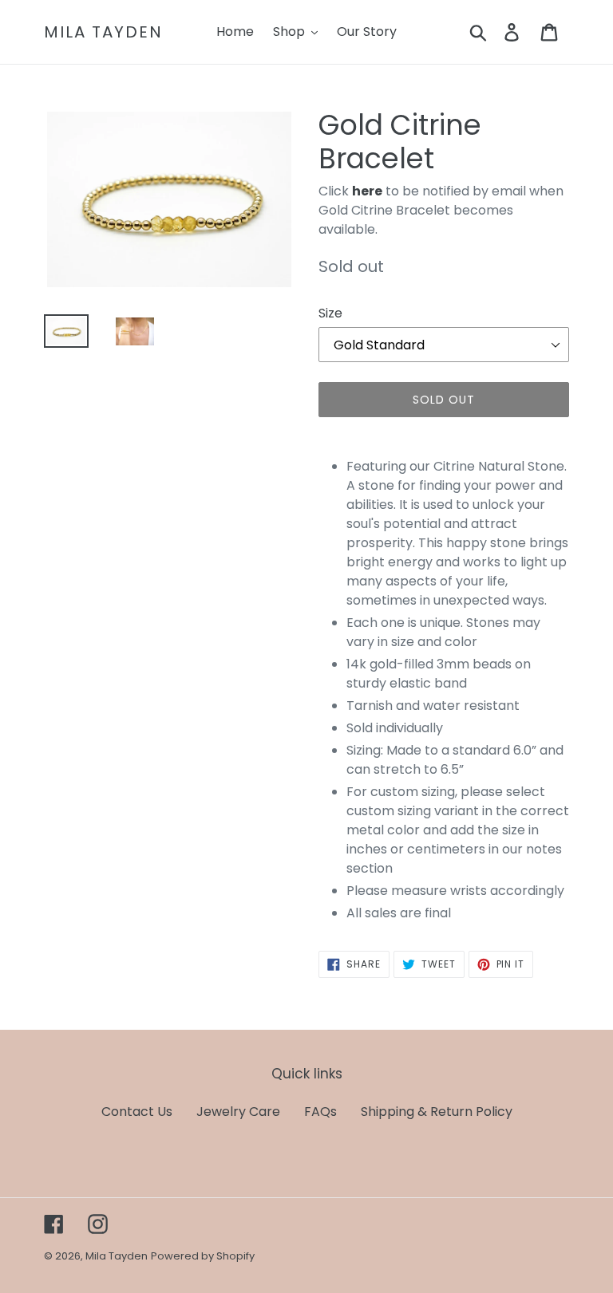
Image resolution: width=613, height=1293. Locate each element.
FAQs (320, 1111)
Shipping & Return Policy (436, 1111)
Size (330, 313)
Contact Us (136, 1111)
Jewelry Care (238, 1111)
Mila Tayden (103, 31)
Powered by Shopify (203, 1255)
